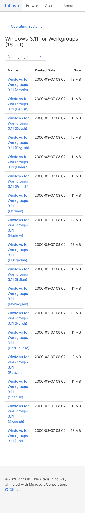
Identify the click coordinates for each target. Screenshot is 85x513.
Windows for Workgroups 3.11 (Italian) (18, 274)
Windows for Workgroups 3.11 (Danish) (18, 103)
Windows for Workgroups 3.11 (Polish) (18, 318)
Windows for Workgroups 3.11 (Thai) (18, 435)
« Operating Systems (25, 26)
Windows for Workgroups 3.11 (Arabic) (18, 84)
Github (14, 489)
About (68, 5)
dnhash (11, 5)
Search (50, 5)
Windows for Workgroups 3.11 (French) (18, 181)
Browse (32, 5)
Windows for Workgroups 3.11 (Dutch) (18, 123)
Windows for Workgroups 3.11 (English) (18, 142)
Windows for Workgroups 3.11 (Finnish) (18, 161)
